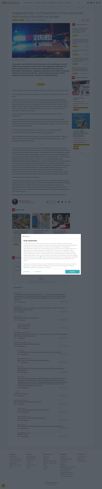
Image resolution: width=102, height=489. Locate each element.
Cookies (32, 267)
